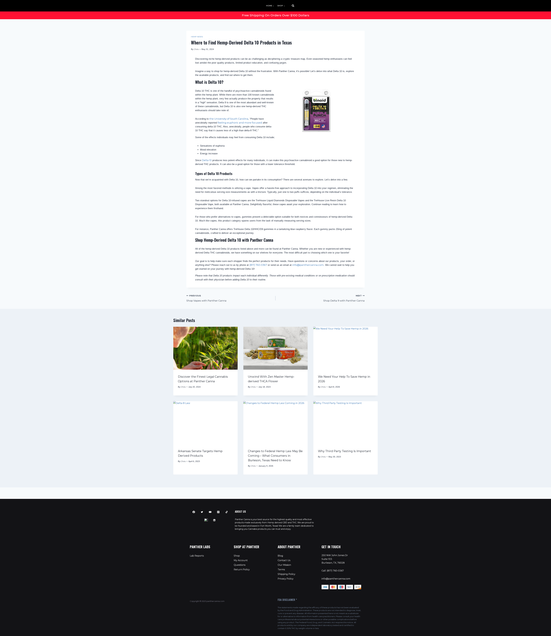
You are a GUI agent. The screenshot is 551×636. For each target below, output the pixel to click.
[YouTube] (210, 512)
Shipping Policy (286, 574)
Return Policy (242, 569)
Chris (196, 49)
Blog (280, 555)
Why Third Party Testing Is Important (344, 451)
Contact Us (284, 560)
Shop (237, 555)
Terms (281, 569)
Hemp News (197, 37)
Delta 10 (207, 160)
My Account (241, 560)
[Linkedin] (214, 520)
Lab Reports (197, 555)
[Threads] (206, 520)
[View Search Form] (290, 5)
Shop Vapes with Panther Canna (206, 298)
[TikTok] (226, 512)
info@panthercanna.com (336, 578)
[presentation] (205, 348)
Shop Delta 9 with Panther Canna (344, 298)
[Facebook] (193, 512)
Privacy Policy (285, 578)
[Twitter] (202, 512)
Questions (239, 565)
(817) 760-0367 (258, 264)
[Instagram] (218, 512)
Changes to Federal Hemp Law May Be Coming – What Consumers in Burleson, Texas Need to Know (275, 455)
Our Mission (284, 565)
